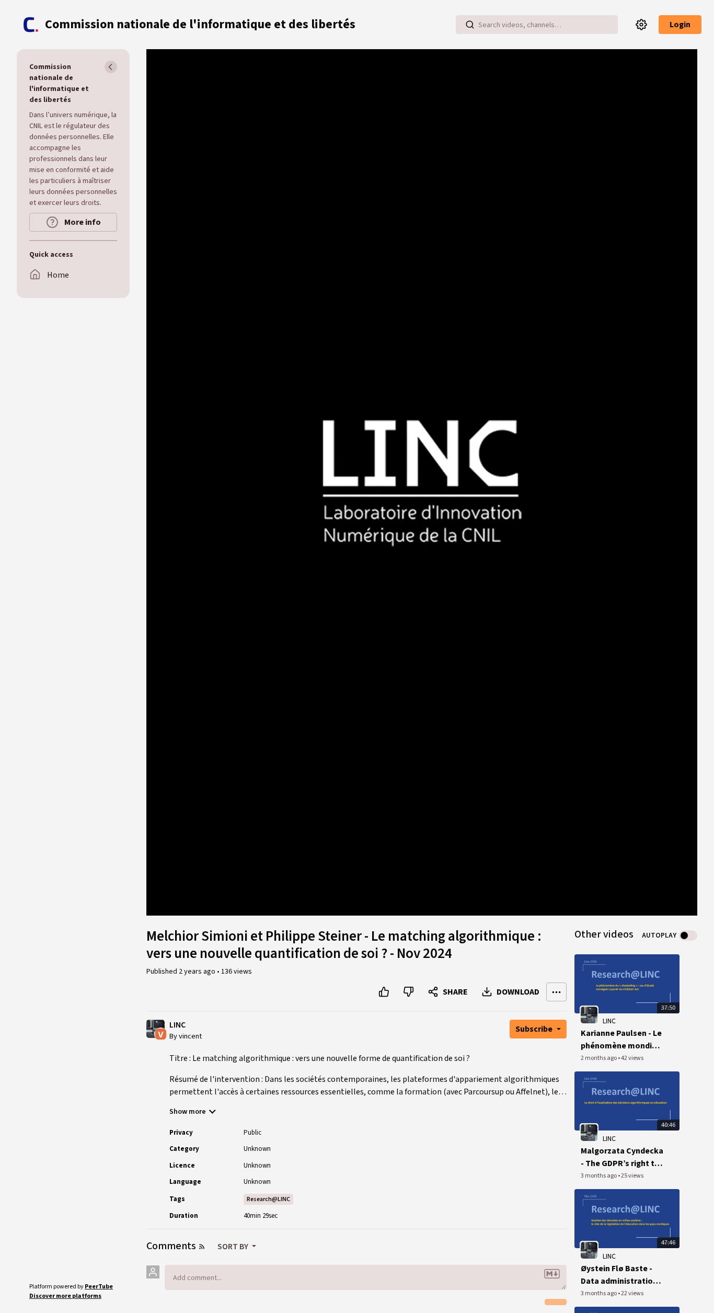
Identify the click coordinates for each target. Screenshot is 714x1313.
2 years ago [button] (198, 971)
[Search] (470, 24)
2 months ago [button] (599, 1058)
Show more (187, 1111)
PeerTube (99, 1286)
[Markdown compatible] (552, 1274)
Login (680, 24)
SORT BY (233, 1246)
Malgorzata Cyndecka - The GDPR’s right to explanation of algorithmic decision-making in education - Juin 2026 (622, 1157)
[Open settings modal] (641, 25)
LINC (177, 1025)
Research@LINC (268, 1199)
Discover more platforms (65, 1296)
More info (82, 222)
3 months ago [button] (599, 1175)
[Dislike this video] (408, 992)
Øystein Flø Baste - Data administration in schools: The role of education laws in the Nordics (619, 1275)
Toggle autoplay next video (688, 935)
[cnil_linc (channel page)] (589, 1015)
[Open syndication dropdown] (202, 1246)
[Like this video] (384, 992)
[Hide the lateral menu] (111, 67)
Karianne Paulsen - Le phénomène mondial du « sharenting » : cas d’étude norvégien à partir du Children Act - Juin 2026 (622, 1039)
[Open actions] (556, 992)
